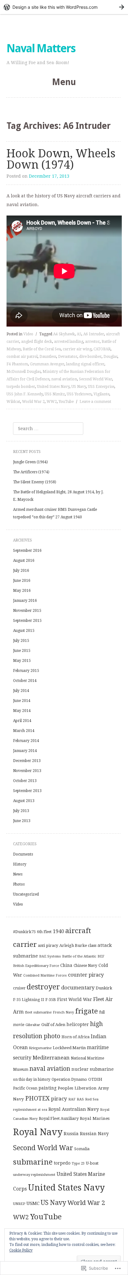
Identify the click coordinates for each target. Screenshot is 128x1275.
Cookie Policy (21, 1250)
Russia (71, 1133)
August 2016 (23, 560)
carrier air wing (77, 349)
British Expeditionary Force (36, 965)
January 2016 (25, 600)
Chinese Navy (85, 965)
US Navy (78, 386)
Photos (19, 884)
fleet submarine (38, 1012)
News (17, 874)
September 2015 (27, 620)
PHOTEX (37, 1098)
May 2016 (22, 590)
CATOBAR (102, 349)
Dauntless (47, 356)
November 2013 (27, 771)
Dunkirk (104, 988)
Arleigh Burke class (77, 945)
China (66, 965)
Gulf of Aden (53, 1024)
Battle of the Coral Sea (42, 349)
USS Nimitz (55, 394)
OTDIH (95, 1079)
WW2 (52, 401)
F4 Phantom (17, 364)
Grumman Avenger (47, 364)
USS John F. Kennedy (25, 394)
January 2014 (25, 751)
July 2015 (21, 640)
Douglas (110, 356)
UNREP (19, 1203)
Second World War (95, 379)
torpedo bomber (21, 386)
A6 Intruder (93, 334)
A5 (79, 334)
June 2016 (21, 580)
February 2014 (26, 741)
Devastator (67, 356)
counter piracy (86, 975)
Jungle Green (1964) (30, 462)
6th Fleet (44, 932)
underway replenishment (34, 1174)
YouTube (66, 401)
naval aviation (64, 379)
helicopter (77, 1024)
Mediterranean (51, 1057)
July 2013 (21, 811)
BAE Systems (50, 956)
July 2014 (21, 690)
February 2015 (26, 670)
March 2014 (23, 731)
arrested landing (68, 341)
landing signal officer (85, 364)
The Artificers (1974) (31, 472)
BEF (101, 956)
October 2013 (25, 781)
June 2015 (21, 650)
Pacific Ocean (25, 1088)
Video (28, 334)
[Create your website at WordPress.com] (64, 7)
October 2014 (25, 680)
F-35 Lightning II (28, 1000)
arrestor (92, 341)
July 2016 (21, 570)
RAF (71, 1099)
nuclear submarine (92, 1069)
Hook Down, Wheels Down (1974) (61, 159)
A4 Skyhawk (64, 334)
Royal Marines (95, 1118)
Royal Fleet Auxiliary (59, 1118)
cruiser (19, 988)
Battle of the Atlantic (79, 956)
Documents (23, 854)
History (19, 864)
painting (48, 1087)
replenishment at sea (30, 1110)
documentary (77, 987)
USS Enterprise (101, 386)
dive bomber (90, 356)
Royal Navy (37, 1132)
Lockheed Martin (69, 1047)
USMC (32, 1203)
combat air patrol (22, 356)
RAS (80, 1099)
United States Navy (53, 386)
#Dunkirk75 (24, 931)
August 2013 (23, 801)
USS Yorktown (79, 394)
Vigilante (101, 394)
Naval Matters (41, 48)
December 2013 (27, 761)
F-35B (50, 999)
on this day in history (31, 1079)
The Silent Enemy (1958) (34, 482)
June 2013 (21, 821)
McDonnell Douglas (24, 371)
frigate (86, 1011)
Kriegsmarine (40, 1048)
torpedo (62, 1163)
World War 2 (33, 401)
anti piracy (48, 945)
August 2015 (23, 630)
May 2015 (22, 660)
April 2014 (22, 721)
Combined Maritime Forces (45, 975)
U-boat (92, 1163)
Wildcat (13, 401)
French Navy (63, 1012)
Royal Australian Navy (73, 1109)
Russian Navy (94, 1133)
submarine (33, 1162)
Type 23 (78, 1163)
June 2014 (21, 700)
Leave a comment (95, 401)
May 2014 (22, 711)
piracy (59, 1098)
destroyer (43, 987)
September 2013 (27, 791)
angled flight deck (36, 341)
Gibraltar (32, 1025)
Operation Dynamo (69, 1079)
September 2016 (27, 550)
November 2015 (27, 610)
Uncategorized (26, 894)
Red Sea (91, 1099)
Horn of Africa (75, 1036)
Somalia (81, 1148)
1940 (58, 931)
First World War (74, 999)
